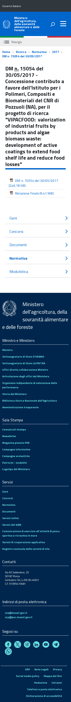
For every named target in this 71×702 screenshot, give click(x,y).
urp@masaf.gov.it (16, 613)
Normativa (39, 52)
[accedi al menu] (63, 24)
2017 (55, 52)
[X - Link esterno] (17, 645)
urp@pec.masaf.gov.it (18, 617)
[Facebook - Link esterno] (8, 645)
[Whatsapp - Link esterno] (8, 652)
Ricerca (21, 52)
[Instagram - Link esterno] (27, 645)
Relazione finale (34, 193)
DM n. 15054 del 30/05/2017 (22, 56)
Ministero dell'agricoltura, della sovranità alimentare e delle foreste (27, 24)
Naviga (16, 41)
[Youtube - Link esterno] (45, 645)
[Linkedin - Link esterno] (36, 645)
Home (6, 52)
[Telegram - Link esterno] (56, 645)
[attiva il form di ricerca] (53, 24)
